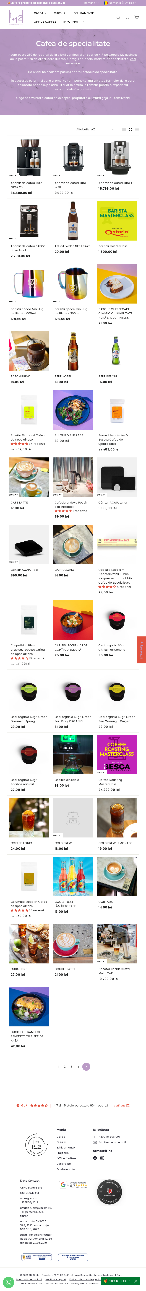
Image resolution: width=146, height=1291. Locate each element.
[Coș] (136, 17)
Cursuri (60, 13)
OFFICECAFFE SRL (31, 1187)
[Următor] (86, 1067)
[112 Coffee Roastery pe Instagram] (102, 1158)
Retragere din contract (85, 1283)
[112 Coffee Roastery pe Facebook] (95, 1158)
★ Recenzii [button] (141, 650)
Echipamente (84, 13)
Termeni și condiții (57, 1283)
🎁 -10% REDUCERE (117, 1281)
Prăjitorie (63, 1153)
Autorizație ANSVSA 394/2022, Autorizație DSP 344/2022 (34, 1225)
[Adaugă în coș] (93, 208)
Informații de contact (29, 1279)
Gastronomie (66, 1169)
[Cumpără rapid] (49, 138)
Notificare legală (56, 1279)
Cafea (39, 13)
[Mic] (130, 129)
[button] (20, 444)
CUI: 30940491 (29, 1193)
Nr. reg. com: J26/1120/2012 (29, 1200)
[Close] (135, 1281)
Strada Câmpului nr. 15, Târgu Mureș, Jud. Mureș (36, 1212)
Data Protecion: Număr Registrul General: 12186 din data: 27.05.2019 (36, 1239)
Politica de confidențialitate (86, 1279)
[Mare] (124, 129)
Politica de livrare (31, 1283)
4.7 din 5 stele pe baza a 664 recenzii (81, 1105)
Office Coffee (66, 1158)
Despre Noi (64, 1164)
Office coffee (45, 21)
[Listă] (137, 129)
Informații (72, 21)
